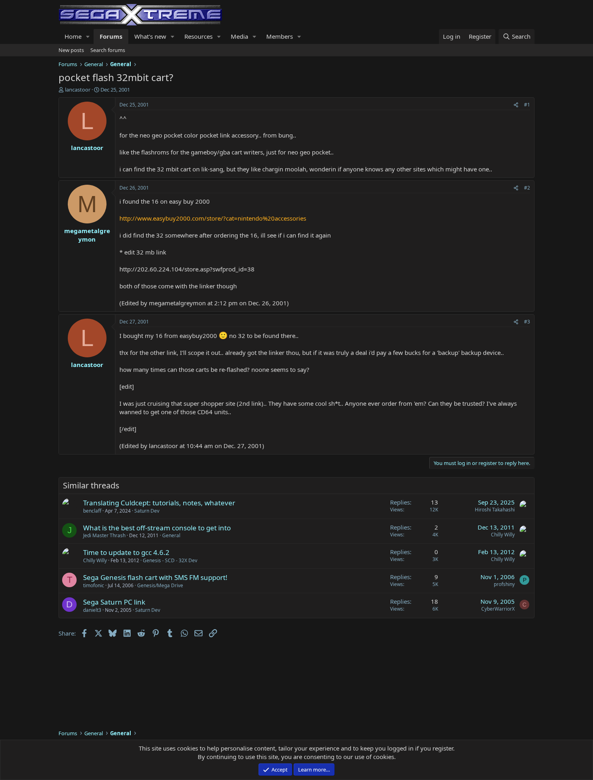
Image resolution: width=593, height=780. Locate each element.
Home (73, 36)
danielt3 (92, 610)
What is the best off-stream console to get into (157, 527)
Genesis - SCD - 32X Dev (170, 560)
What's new (150, 36)
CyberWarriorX (498, 608)
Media (239, 36)
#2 (527, 187)
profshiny (504, 584)
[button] (88, 36)
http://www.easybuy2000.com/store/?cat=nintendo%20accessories (212, 218)
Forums (111, 36)
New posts (71, 50)
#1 (527, 104)
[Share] (516, 105)
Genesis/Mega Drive (160, 585)
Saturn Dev (146, 510)
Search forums (107, 50)
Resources (198, 36)
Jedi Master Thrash (104, 535)
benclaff (92, 510)
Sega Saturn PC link (114, 602)
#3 (527, 321)
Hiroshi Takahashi (495, 509)
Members (279, 36)
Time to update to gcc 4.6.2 (126, 552)
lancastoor (77, 89)
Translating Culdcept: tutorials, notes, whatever (159, 502)
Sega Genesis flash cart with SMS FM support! (155, 577)
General (171, 535)
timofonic (93, 585)
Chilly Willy (503, 534)
